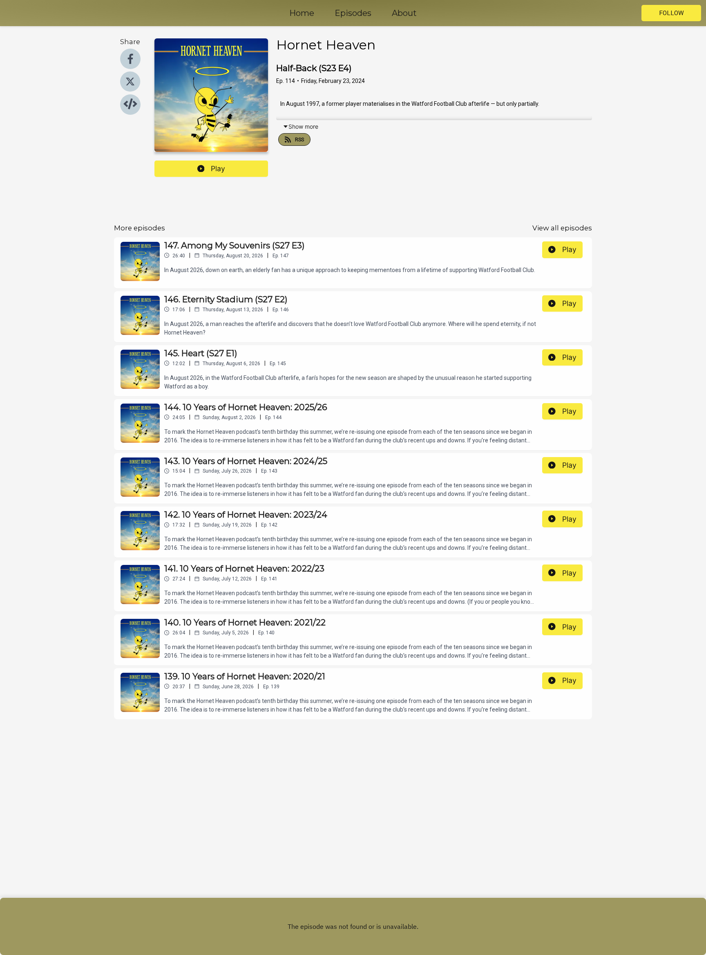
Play (218, 168)
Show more (303, 126)
